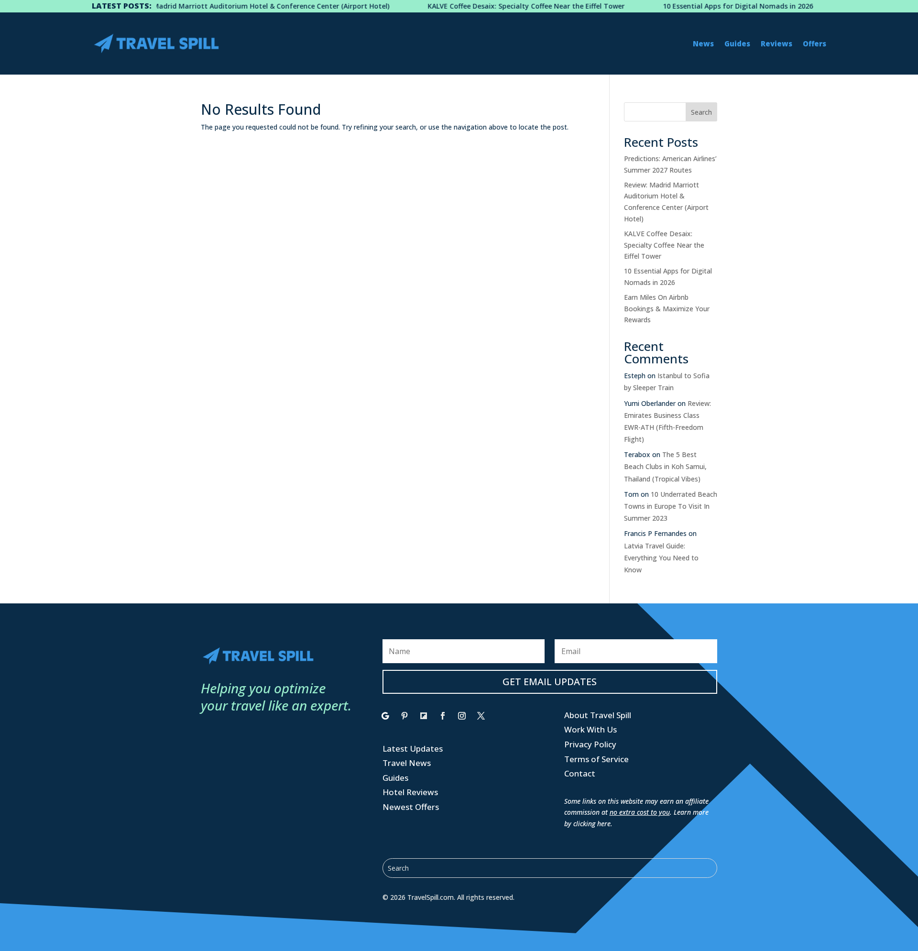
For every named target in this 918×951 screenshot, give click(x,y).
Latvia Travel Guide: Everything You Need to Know (661, 557)
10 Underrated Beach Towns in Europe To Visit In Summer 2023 (670, 506)
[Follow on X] (481, 715)
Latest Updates (412, 748)
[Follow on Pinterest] (404, 715)
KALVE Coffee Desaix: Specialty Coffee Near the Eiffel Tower (505, 6)
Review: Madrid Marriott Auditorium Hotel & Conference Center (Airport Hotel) (237, 6)
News (703, 43)
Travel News (406, 762)
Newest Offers (410, 806)
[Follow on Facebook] (442, 715)
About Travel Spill (597, 715)
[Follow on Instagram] (462, 715)
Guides (737, 43)
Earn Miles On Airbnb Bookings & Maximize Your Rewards (667, 309)
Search (701, 112)
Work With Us (590, 729)
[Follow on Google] (385, 715)
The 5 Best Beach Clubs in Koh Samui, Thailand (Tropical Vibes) (665, 466)
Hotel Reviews (410, 792)
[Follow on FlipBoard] (423, 715)
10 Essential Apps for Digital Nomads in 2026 (717, 6)
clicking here (592, 823)
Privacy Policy (590, 744)
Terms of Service (596, 759)
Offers (814, 43)
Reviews (776, 43)
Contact (579, 773)
